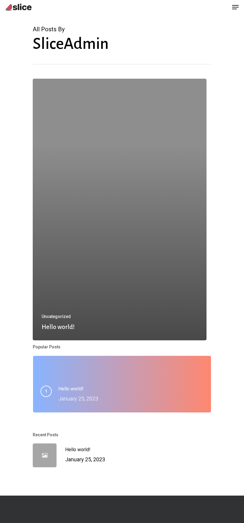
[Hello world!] (120, 209)
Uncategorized (56, 316)
